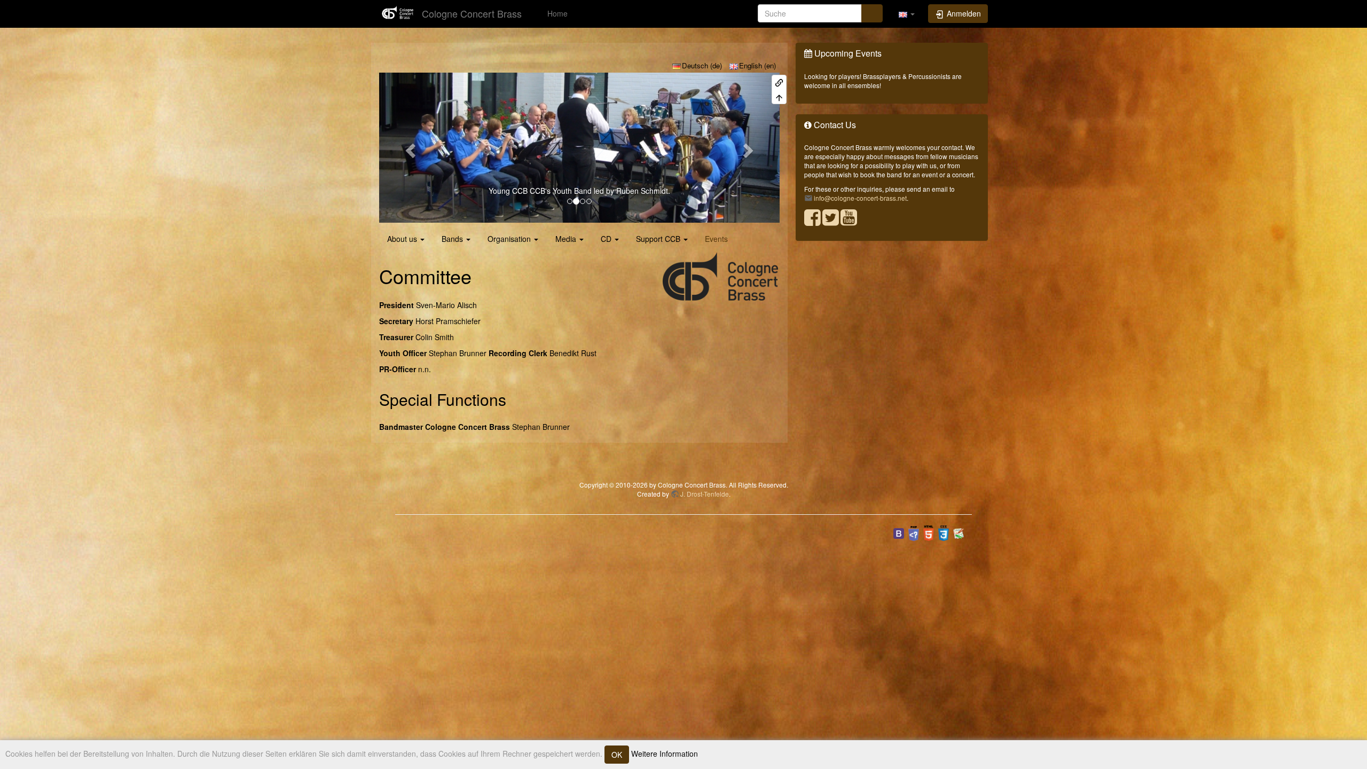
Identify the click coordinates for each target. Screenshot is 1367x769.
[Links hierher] (779, 82)
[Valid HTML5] (928, 532)
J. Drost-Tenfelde (704, 493)
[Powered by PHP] (913, 532)
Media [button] (565, 238)
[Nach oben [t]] (779, 96)
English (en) (757, 65)
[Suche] (872, 13)
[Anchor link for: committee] (481, 275)
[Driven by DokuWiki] (958, 532)
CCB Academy (495, 190)
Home (556, 13)
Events (716, 238)
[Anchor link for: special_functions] (514, 399)
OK (616, 754)
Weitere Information (663, 753)
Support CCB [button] (658, 238)
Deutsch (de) (702, 65)
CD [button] (606, 238)
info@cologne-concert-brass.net (860, 197)
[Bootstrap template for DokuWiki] (898, 532)
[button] (907, 13)
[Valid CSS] (943, 532)
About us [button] (402, 238)
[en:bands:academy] (579, 148)
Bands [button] (452, 238)
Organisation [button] (509, 238)
